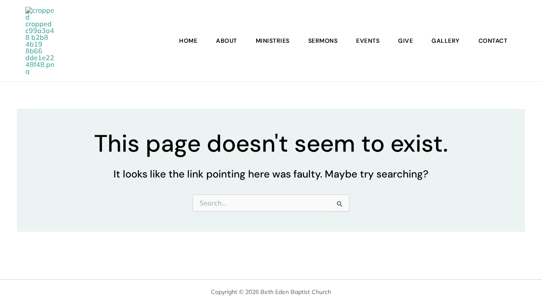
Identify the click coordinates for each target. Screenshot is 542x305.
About (226, 41)
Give (405, 41)
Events (367, 41)
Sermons (323, 41)
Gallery (445, 41)
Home (188, 41)
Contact (493, 41)
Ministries (273, 41)
